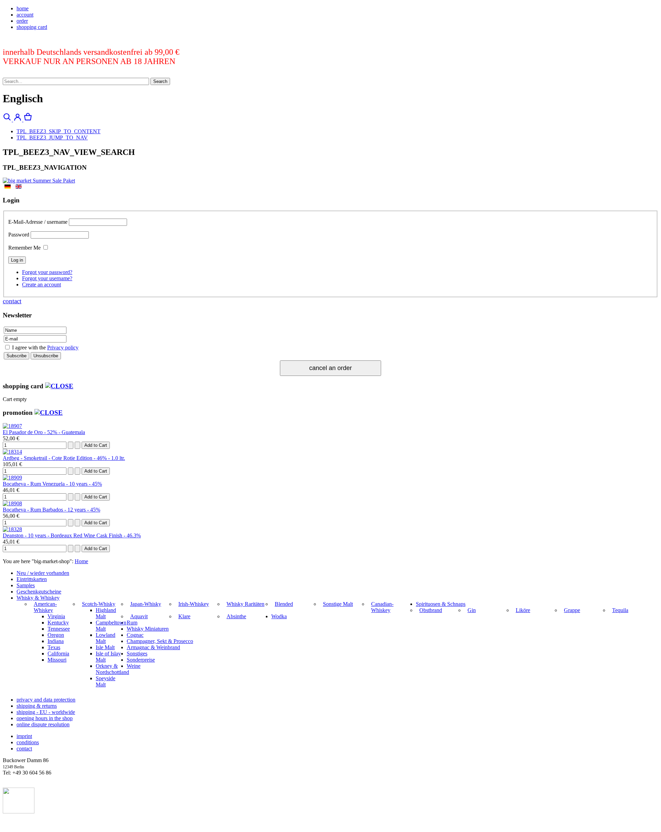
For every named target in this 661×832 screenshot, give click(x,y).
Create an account (41, 284)
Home (81, 561)
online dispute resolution (43, 724)
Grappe (572, 610)
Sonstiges (137, 653)
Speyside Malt (105, 681)
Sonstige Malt (338, 604)
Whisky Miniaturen (148, 629)
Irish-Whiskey (193, 604)
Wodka (279, 616)
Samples (26, 585)
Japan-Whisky (145, 604)
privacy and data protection (46, 700)
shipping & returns (37, 706)
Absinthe (236, 616)
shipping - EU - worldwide (46, 712)
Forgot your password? (47, 272)
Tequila (620, 610)
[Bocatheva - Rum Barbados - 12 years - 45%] (12, 503)
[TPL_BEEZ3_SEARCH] (8, 120)
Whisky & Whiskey (38, 598)
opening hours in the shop (45, 718)
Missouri (57, 660)
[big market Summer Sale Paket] (39, 180)
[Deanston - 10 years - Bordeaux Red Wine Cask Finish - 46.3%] (12, 529)
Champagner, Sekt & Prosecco (160, 641)
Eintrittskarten (32, 579)
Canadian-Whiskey (382, 607)
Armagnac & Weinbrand (153, 647)
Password (18, 235)
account (25, 15)
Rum (132, 622)
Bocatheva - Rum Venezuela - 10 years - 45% (52, 484)
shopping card (32, 27)
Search (160, 81)
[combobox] (76, 81)
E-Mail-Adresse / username (37, 222)
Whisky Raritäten (245, 604)
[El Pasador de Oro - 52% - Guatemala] (12, 426)
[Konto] (18, 120)
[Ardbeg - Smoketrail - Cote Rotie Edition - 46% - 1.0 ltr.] (12, 452)
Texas (54, 647)
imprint (24, 736)
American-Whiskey (45, 607)
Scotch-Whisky (98, 604)
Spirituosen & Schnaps (440, 604)
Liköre (523, 610)
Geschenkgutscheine (39, 591)
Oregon (56, 635)
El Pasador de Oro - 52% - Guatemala (44, 432)
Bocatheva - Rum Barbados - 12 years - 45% (51, 510)
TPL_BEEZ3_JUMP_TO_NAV (52, 137)
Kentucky (58, 622)
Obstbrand (430, 610)
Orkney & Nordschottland (112, 669)
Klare (184, 616)
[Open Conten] (59, 386)
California (58, 653)
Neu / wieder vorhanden (43, 573)
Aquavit (139, 616)
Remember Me (24, 248)
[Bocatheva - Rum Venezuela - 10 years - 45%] (12, 478)
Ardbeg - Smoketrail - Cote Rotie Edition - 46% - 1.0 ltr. (64, 458)
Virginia (56, 616)
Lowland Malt (105, 638)
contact (12, 301)
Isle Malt (105, 647)
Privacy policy (62, 347)
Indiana (56, 641)
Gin (472, 610)
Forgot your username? (47, 278)
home (23, 8)
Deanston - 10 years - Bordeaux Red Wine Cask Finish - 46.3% (72, 535)
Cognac (135, 635)
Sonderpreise (141, 660)
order (22, 21)
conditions (28, 742)
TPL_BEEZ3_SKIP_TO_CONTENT (59, 131)
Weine (133, 666)
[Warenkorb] (27, 120)
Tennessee (59, 629)
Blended (284, 604)
